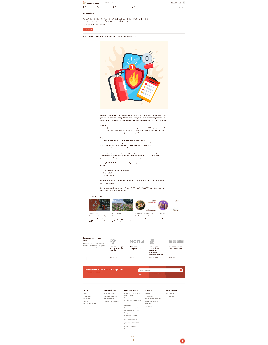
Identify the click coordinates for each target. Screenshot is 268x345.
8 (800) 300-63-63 (176, 2)
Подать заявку (88, 29)
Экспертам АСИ (108, 2)
